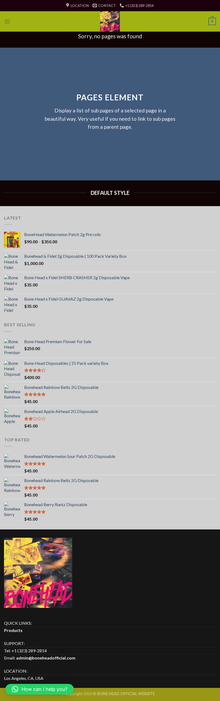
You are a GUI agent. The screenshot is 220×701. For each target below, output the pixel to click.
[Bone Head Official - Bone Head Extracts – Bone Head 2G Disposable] (110, 21)
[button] (39, 689)
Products (13, 630)
